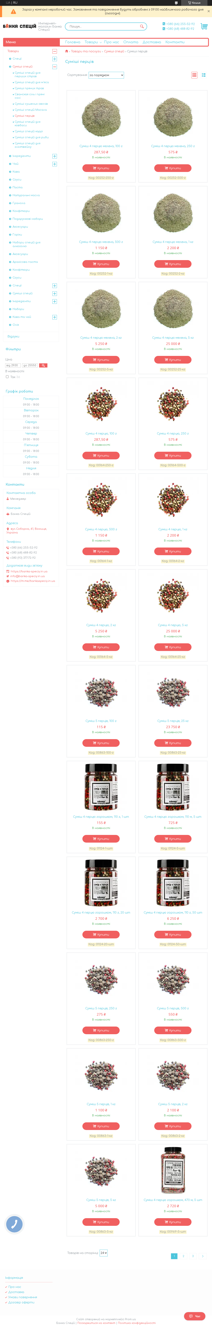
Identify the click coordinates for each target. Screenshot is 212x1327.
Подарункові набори (28, 218)
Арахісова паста (25, 262)
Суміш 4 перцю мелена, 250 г (173, 146)
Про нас (111, 42)
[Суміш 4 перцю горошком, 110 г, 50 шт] (173, 883)
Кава (16, 171)
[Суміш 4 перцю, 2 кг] (101, 595)
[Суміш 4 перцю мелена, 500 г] (101, 212)
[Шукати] (142, 26)
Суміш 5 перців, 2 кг (173, 1104)
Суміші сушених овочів (31, 103)
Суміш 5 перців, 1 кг (101, 1104)
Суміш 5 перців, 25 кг (173, 721)
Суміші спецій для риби (32, 137)
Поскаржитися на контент (96, 1323)
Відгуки (13, 336)
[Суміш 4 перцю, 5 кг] (173, 595)
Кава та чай (22, 317)
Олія (16, 324)
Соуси (17, 179)
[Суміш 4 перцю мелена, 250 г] (173, 116)
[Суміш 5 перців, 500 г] (173, 979)
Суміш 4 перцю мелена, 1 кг (173, 242)
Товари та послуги (86, 51)
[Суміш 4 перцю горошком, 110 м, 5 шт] (173, 787)
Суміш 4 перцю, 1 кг (172, 529)
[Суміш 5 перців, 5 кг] (101, 1170)
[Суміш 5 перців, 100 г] (101, 691)
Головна (72, 42)
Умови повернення (22, 1297)
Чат (197, 1316)
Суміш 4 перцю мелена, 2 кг (101, 337)
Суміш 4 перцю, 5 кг (173, 625)
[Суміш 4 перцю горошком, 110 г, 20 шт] (101, 883)
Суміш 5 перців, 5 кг (101, 1200)
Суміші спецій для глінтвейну (27, 145)
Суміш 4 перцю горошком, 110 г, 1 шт (101, 816)
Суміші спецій (114, 51)
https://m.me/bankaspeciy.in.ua (33, 581)
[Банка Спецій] (19, 26)
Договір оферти (21, 1302)
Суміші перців (25, 115)
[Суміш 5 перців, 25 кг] (173, 691)
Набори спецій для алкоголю (26, 244)
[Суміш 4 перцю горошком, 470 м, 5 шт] (173, 1170)
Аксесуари (20, 226)
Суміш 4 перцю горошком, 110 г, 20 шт (101, 912)
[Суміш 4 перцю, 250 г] (173, 404)
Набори (18, 309)
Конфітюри (21, 211)
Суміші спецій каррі (29, 131)
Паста (18, 187)
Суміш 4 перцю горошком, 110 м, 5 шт (172, 816)
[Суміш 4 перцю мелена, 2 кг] (101, 308)
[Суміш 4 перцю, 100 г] (101, 404)
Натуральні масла (26, 195)
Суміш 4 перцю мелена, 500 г (101, 242)
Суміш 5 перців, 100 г (101, 721)
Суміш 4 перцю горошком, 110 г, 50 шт (173, 912)
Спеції (17, 58)
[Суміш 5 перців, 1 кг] (101, 1074)
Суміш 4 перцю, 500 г (101, 529)
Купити (103, 168)
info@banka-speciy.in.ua (27, 576)
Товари (91, 42)
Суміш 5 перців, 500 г (173, 1008)
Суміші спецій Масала (31, 109)
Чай (15, 163)
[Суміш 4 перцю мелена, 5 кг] (173, 308)
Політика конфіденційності (137, 1323)
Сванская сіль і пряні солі (30, 96)
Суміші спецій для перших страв (27, 74)
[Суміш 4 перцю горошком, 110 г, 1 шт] (101, 787)
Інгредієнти (22, 156)
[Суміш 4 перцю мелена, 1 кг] (173, 212)
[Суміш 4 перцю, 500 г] (101, 500)
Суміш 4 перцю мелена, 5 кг (173, 337)
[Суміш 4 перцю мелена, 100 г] (101, 116)
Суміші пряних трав (29, 88)
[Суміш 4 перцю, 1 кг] (173, 500)
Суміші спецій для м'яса (32, 82)
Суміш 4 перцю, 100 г (101, 433)
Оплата (130, 42)
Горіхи (17, 234)
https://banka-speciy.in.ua (29, 571)
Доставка (152, 42)
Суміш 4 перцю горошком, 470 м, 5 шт (173, 1200)
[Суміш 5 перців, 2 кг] (173, 1074)
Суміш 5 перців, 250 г (101, 1008)
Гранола (19, 203)
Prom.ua (130, 1319)
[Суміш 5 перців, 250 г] (101, 979)
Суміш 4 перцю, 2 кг (101, 625)
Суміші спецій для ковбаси (27, 123)
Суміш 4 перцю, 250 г (173, 433)
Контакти (174, 42)
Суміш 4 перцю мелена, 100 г (101, 146)
